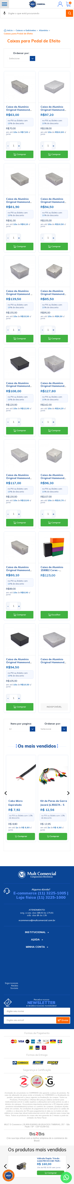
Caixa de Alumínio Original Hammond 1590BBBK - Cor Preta (19, 386)
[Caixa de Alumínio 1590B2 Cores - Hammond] (54, 547)
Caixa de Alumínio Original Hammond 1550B (18, 202)
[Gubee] (50, 1086)
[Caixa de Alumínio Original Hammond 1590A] (20, 547)
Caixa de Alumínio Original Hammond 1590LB (52, 478)
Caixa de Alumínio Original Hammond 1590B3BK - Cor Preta (19, 662)
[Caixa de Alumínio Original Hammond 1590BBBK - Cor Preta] (20, 363)
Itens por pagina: (21, 723)
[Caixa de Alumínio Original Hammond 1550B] (20, 179)
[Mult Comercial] (37, 4)
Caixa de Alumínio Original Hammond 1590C (52, 386)
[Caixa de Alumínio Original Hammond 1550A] (20, 87)
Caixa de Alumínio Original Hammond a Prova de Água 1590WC (19, 295)
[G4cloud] (37, 1086)
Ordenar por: (21, 53)
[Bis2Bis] (24, 1086)
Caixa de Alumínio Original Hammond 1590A (18, 570)
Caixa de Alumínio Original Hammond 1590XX (52, 662)
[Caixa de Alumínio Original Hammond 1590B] (54, 179)
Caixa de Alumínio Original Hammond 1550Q (52, 294)
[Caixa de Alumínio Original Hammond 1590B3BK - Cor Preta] (20, 639)
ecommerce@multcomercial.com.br (37, 920)
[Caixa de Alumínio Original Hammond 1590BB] (54, 87)
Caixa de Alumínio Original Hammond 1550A (18, 109)
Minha (59, 4)
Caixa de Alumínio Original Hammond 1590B (52, 202)
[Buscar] (69, 13)
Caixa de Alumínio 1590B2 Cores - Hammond (52, 570)
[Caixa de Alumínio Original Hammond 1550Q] (54, 271)
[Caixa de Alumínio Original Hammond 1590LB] (54, 455)
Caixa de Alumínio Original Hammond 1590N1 (18, 478)
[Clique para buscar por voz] (4, 13)
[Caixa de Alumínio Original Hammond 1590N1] (20, 455)
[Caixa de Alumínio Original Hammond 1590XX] (54, 639)
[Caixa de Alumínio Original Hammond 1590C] (54, 363)
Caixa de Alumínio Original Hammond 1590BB (52, 109)
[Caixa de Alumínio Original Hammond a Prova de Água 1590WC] (20, 271)
